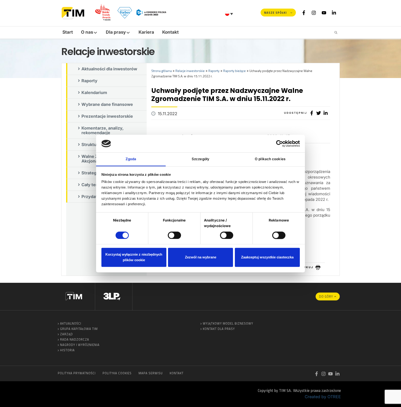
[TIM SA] (74, 13)
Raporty (89, 80)
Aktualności (70, 323)
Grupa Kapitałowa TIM (79, 328)
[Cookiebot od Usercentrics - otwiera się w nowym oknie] (279, 143)
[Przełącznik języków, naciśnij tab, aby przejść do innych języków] (229, 13)
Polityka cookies (117, 373)
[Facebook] (303, 13)
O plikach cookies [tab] (270, 159)
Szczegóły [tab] (200, 159)
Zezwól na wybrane (200, 257)
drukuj (306, 267)
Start (67, 32)
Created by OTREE (323, 396)
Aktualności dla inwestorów (109, 68)
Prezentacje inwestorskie (107, 116)
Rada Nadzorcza (74, 339)
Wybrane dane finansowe (107, 104)
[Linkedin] (334, 13)
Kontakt (170, 32)
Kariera (146, 32)
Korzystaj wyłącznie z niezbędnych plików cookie (133, 257)
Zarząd (66, 334)
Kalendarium (94, 92)
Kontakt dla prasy (219, 328)
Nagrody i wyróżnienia (80, 344)
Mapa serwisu (151, 373)
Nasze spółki (275, 12)
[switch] (174, 235)
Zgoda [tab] (131, 159)
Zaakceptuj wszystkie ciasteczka (267, 257)
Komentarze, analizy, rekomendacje (102, 130)
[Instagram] (313, 13)
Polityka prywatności (77, 373)
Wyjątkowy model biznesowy (228, 323)
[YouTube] (324, 13)
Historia (67, 350)
